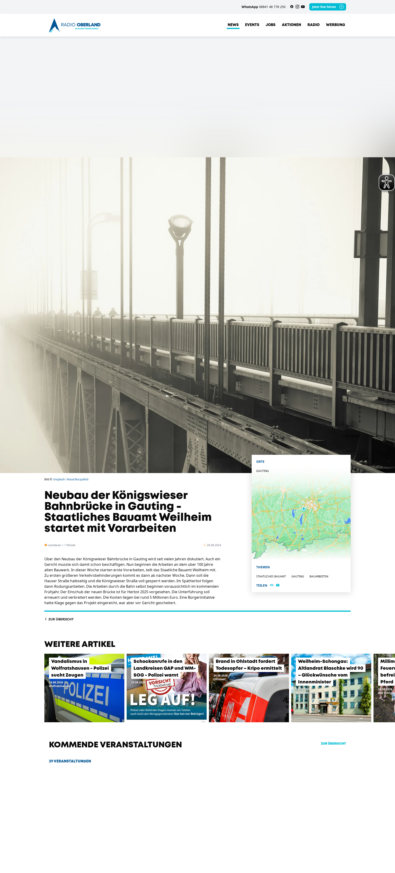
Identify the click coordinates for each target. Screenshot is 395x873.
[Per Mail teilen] (277, 585)
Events (252, 25)
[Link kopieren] (271, 585)
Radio (313, 25)
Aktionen (291, 25)
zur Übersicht (333, 743)
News (233, 25)
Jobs (270, 25)
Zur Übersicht (61, 619)
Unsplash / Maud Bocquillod (70, 479)
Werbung (335, 25)
